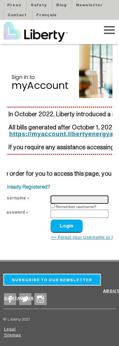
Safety (39, 5)
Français (46, 15)
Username (16, 198)
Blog (61, 5)
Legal (10, 329)
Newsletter (89, 5)
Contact (17, 15)
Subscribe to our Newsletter (52, 280)
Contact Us (19, 298)
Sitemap (12, 335)
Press (14, 5)
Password (16, 212)
